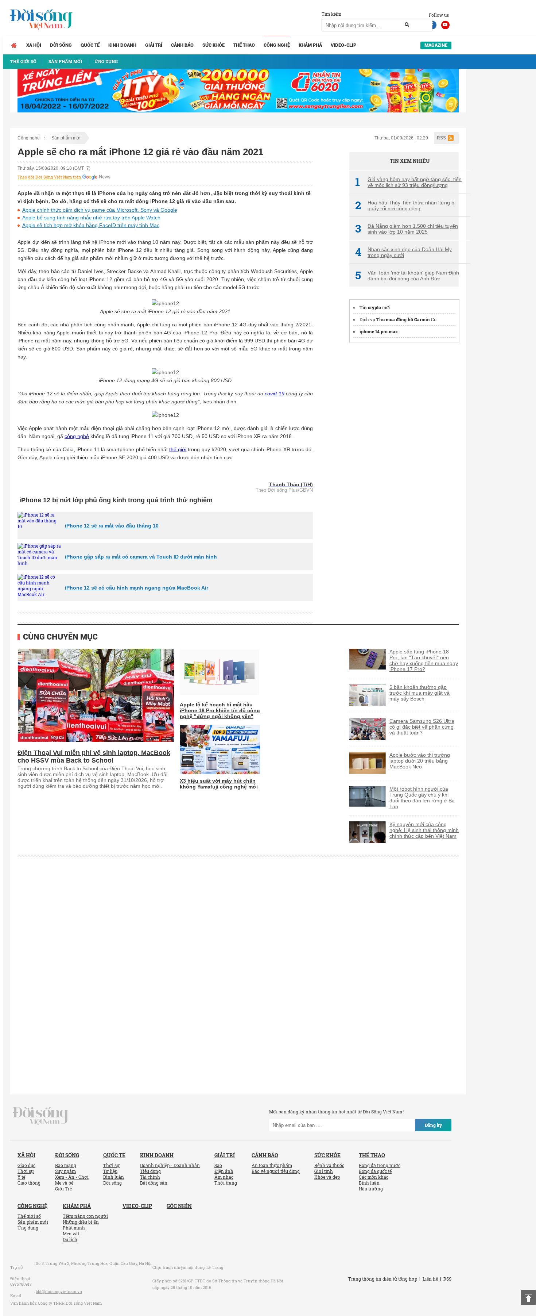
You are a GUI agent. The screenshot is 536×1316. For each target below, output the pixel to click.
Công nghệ (277, 45)
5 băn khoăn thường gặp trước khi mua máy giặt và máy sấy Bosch (419, 693)
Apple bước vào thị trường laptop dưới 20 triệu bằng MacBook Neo (419, 761)
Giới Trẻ (63, 1189)
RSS (441, 138)
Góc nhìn (179, 1205)
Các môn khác (373, 1177)
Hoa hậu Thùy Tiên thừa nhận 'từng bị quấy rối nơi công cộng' (405, 205)
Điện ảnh (223, 1171)
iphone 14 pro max (379, 331)
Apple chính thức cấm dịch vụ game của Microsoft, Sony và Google (99, 210)
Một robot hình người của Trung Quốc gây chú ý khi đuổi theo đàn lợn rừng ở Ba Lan (422, 797)
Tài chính (150, 1177)
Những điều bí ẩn (81, 1222)
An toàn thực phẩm (272, 1165)
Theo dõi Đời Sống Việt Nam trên (49, 177)
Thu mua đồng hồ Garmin (403, 319)
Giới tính (323, 1171)
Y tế (21, 1177)
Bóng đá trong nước (379, 1165)
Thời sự (26, 1171)
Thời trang (225, 1183)
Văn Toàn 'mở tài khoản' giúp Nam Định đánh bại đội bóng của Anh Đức (407, 275)
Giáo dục (26, 1165)
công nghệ (77, 436)
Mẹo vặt (71, 1233)
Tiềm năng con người (85, 1216)
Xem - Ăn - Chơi (72, 1177)
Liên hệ (430, 1279)
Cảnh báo (182, 45)
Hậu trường (371, 1189)
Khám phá (310, 45)
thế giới (177, 449)
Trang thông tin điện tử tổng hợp (382, 1279)
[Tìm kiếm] (407, 25)
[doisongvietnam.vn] (41, 1116)
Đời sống (61, 45)
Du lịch (70, 1239)
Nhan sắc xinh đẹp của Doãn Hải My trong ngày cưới (403, 252)
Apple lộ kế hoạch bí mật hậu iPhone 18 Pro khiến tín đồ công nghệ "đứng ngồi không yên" (220, 710)
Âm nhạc (223, 1177)
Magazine (435, 45)
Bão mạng (65, 1165)
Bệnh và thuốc (329, 1165)
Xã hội (33, 45)
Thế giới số (29, 1216)
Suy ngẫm (65, 1171)
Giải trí (153, 45)
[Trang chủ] (14, 45)
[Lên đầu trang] (528, 1297)
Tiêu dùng (150, 1171)
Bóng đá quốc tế (375, 1171)
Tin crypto (370, 307)
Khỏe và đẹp (327, 1177)
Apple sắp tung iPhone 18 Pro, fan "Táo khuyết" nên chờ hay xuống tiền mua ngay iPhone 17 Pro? (423, 660)
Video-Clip (343, 45)
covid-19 (274, 393)
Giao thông (29, 1183)
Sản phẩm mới (66, 138)
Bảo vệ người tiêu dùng (276, 1171)
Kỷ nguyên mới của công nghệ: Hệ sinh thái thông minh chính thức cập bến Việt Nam (424, 830)
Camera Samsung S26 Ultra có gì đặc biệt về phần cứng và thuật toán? (421, 727)
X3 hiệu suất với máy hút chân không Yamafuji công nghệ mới (219, 784)
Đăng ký (433, 1125)
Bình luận (113, 1177)
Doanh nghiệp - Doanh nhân (170, 1165)
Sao (218, 1165)
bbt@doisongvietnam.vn (59, 1291)
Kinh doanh (122, 45)
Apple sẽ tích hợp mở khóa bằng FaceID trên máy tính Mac (90, 225)
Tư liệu (110, 1171)
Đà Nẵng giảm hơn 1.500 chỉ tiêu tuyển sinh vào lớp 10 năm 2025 (406, 229)
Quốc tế (90, 45)
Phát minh (74, 1228)
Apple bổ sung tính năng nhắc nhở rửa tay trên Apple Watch (91, 217)
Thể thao (244, 45)
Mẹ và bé (64, 1183)
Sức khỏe (213, 45)
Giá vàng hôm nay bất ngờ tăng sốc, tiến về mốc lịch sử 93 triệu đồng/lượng (408, 182)
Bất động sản (153, 1183)
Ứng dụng (28, 1228)
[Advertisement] (404, 458)
